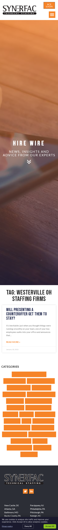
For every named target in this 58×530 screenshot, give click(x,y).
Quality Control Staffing (17, 427)
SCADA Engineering (43, 427)
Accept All (49, 526)
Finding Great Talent (14, 394)
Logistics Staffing (45, 414)
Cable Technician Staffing (41, 381)
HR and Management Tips (41, 394)
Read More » (13, 342)
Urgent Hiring (29, 454)
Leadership (26, 414)
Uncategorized (42, 447)
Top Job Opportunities (19, 447)
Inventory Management (38, 407)
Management (12, 421)
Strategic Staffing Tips (14, 434)
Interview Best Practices (38, 401)
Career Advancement (18, 387)
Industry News (15, 401)
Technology (40, 441)
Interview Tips (15, 407)
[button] (52, 14)
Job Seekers (10, 414)
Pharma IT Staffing (43, 421)
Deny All (28, 526)
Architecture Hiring (15, 381)
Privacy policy (7, 526)
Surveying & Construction (42, 434)
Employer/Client (41, 387)
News (26, 421)
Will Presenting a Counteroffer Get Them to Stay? (26, 314)
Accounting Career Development (29, 374)
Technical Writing (21, 441)
